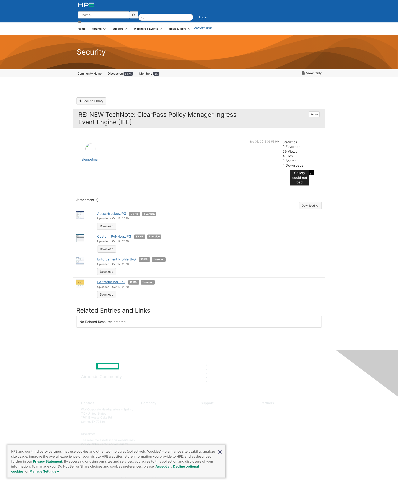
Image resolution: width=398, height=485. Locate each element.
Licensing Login (211, 434)
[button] (220, 451)
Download (106, 226)
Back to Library (92, 101)
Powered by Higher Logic (259, 476)
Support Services (212, 409)
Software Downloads (215, 428)
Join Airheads (203, 27)
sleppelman (91, 159)
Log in (203, 17)
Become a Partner (273, 415)
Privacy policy (150, 434)
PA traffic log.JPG (111, 282)
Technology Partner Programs (281, 428)
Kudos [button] (314, 114)
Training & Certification (216, 421)
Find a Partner (270, 409)
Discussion (120, 73)
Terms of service (152, 440)
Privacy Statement (47, 461)
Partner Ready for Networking (281, 421)
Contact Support (212, 415)
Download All (310, 205)
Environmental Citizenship (158, 428)
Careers (146, 415)
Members (148, 73)
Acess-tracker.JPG (111, 213)
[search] (133, 14)
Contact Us (148, 421)
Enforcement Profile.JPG (116, 259)
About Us (147, 409)
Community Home (90, 73)
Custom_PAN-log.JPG (114, 236)
